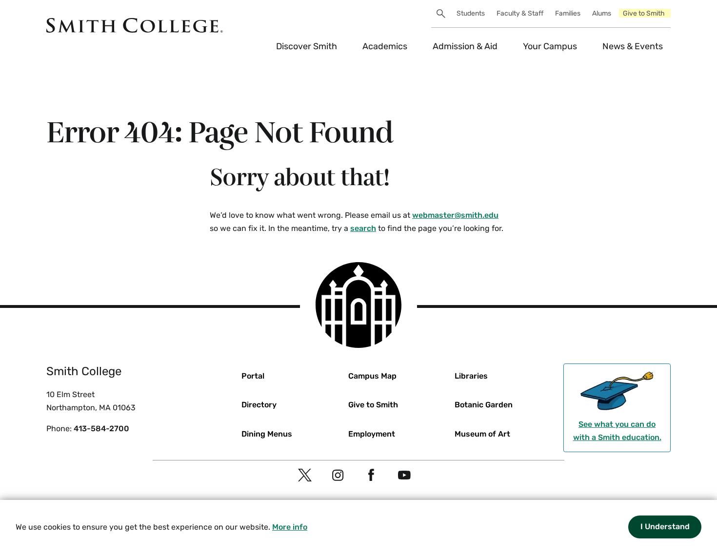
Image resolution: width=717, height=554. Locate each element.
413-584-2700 (101, 428)
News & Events (632, 46)
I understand (665, 526)
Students (471, 13)
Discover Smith (306, 46)
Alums (601, 13)
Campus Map (372, 376)
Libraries (471, 376)
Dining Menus (266, 434)
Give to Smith (644, 13)
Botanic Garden (484, 404)
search (363, 228)
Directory (259, 404)
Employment (371, 434)
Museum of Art (482, 434)
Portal (252, 376)
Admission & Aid (465, 46)
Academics (384, 46)
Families (567, 13)
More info (289, 527)
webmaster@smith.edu (455, 215)
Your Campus (550, 46)
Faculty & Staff (520, 13)
